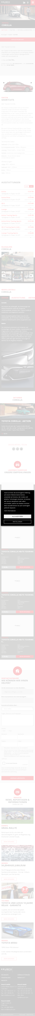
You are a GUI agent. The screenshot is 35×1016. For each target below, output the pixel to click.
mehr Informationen (10, 511)
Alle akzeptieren (17, 516)
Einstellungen (17, 522)
